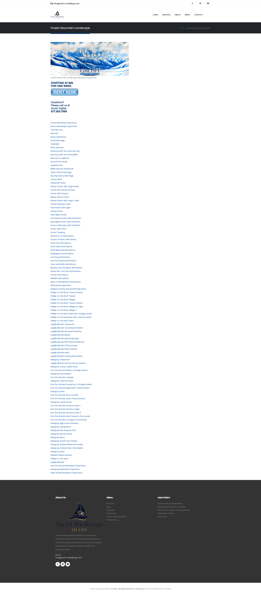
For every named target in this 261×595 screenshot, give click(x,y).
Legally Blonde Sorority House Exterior (68, 363)
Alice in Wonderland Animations (66, 282)
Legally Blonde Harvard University (66, 331)
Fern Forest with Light (61, 207)
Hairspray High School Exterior (64, 423)
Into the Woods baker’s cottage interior (69, 370)
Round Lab (162, 516)
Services (166, 14)
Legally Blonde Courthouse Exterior (67, 327)
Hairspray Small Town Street (64, 441)
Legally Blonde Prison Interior (64, 349)
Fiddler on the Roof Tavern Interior (67, 292)
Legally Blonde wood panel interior (67, 356)
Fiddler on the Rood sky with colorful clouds (71, 317)
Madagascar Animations (62, 253)
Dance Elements (58, 137)
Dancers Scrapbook (60, 158)
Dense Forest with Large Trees (65, 200)
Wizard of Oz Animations (62, 236)
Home (155, 14)
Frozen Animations (59, 274)
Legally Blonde (57, 462)
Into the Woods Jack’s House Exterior (68, 398)
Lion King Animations (60, 257)
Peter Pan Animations (61, 243)
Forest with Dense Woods (62, 190)
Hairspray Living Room (61, 426)
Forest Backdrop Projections (64, 122)
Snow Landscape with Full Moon (65, 225)
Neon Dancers (57, 147)
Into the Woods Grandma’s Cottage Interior (71, 384)
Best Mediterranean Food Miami (172, 507)
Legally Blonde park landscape (65, 338)
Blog (109, 507)
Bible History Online (162, 589)
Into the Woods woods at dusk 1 (65, 405)
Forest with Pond (58, 228)
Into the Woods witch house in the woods (70, 416)
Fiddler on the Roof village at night (67, 306)
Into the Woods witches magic (65, 409)
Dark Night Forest (59, 214)
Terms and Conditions (116, 516)
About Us (110, 503)
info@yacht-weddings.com (66, 3)
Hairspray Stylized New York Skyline (67, 448)
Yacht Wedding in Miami (100, 589)
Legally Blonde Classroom (63, 324)
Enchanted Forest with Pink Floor (66, 218)
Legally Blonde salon (60, 352)
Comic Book (56, 179)
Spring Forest (57, 211)
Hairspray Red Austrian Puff (63, 430)
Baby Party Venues (166, 513)
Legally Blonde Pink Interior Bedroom (68, 342)
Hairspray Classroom (60, 359)
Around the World (59, 161)
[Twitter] (200, 3)
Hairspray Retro (58, 437)
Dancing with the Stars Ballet (64, 154)
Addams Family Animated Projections (68, 289)
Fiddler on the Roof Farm (62, 320)
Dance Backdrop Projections (64, 126)
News (187, 14)
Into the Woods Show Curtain (64, 395)
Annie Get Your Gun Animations (66, 271)
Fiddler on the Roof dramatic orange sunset (71, 313)
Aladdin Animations (60, 278)
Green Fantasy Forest (61, 204)
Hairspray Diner (58, 391)
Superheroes (57, 165)
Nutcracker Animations (61, 246)
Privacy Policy (112, 520)
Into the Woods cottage (62, 377)
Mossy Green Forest (60, 197)
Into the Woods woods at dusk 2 (66, 412)
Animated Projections (61, 285)
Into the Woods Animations (63, 260)
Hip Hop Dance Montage (62, 175)
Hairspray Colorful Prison (62, 380)
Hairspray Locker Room (61, 402)
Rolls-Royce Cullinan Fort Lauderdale (174, 510)
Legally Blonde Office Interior (64, 345)
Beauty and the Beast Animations (66, 267)
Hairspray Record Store (61, 434)
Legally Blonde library (60, 335)
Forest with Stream (60, 193)
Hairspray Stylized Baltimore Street (67, 444)
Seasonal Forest (58, 183)
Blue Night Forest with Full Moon (65, 221)
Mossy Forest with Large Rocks (65, 186)
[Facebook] (192, 3)
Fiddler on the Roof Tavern (63, 296)
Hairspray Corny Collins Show (64, 366)
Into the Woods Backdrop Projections (68, 465)
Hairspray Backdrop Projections (65, 469)
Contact (198, 14)
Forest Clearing (58, 232)
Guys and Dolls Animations (63, 264)
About (178, 14)
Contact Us (111, 513)
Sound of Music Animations (63, 239)
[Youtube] (208, 3)
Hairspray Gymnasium (61, 373)
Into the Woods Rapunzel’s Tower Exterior (70, 388)
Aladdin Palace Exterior (61, 455)
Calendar (55, 144)
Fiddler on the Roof (59, 458)
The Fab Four (57, 129)
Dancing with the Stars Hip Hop (65, 151)
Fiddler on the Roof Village (63, 299)
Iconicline (149, 589)
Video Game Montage (61, 172)
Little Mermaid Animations (63, 250)
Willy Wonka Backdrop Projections (66, 472)
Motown (54, 133)
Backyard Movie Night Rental (170, 503)
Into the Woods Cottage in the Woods (69, 419)
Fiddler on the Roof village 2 (64, 310)
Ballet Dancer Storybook (62, 168)
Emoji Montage (58, 140)
